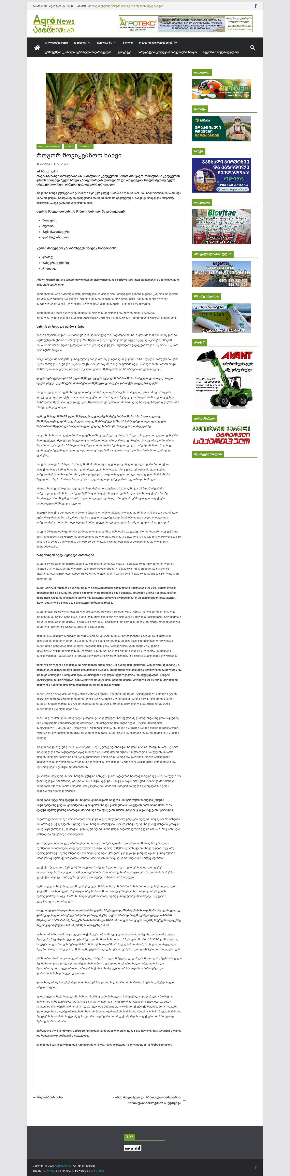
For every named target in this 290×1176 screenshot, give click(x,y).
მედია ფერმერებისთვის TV (158, 43)
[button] (88, 43)
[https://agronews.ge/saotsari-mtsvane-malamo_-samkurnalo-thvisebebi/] (221, 306)
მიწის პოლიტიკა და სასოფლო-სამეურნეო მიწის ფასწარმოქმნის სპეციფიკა (147, 1100)
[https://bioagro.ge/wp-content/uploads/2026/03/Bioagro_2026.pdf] (221, 82)
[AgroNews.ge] (37, 47)
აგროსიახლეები (56, 43)
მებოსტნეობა (85, 146)
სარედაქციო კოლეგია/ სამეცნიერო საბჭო (167, 52)
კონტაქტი (124, 52)
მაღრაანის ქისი (50, 1097)
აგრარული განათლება (49, 146)
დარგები (80, 43)
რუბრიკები (104, 43)
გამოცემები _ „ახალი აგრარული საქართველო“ (78, 52)
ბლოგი (128, 43)
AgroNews (62, 164)
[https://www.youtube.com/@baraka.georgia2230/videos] (221, 118)
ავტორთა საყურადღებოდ (221, 52)
